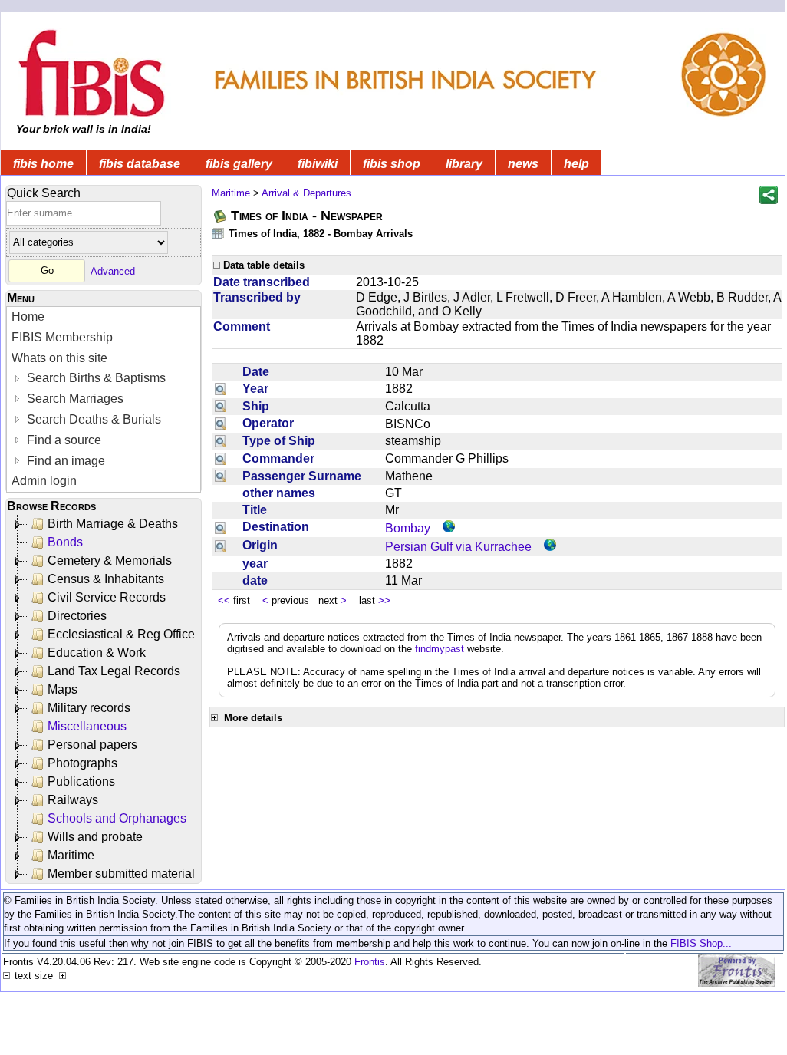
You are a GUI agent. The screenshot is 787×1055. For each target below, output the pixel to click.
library (464, 163)
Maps (62, 689)
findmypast (439, 648)
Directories (77, 615)
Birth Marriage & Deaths (113, 523)
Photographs (82, 763)
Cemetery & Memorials (110, 560)
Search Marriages (73, 398)
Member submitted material (121, 873)
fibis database (139, 163)
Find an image (64, 460)
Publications (81, 781)
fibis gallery (239, 163)
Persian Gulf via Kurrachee (458, 546)
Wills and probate (95, 836)
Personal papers (92, 744)
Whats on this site (59, 357)
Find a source (62, 440)
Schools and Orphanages (117, 818)
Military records (89, 707)
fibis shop (391, 163)
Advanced (113, 270)
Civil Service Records (107, 597)
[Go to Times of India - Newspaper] (221, 216)
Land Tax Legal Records (114, 671)
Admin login (44, 480)
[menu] (103, 399)
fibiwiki (318, 163)
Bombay (407, 528)
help (576, 163)
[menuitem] (103, 317)
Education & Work (97, 652)
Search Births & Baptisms (95, 377)
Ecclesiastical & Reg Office (121, 634)
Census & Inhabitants (106, 578)
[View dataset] (219, 232)
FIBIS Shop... (701, 943)
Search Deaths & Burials (92, 419)
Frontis (369, 962)
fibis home (43, 163)
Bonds (65, 542)
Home (28, 316)
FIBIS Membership (62, 337)
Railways (73, 799)
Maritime (71, 855)
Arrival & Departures (306, 193)
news (523, 163)
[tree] (104, 699)
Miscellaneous (87, 726)
